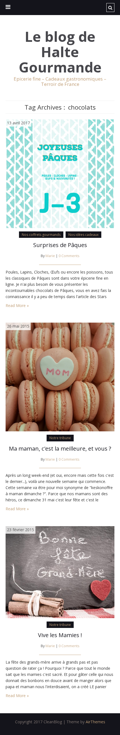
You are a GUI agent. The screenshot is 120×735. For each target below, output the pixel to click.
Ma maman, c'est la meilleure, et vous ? (60, 448)
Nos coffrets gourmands (41, 234)
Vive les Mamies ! (60, 635)
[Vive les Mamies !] (60, 571)
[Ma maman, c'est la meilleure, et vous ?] (60, 376)
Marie (50, 255)
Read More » (17, 305)
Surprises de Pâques (60, 245)
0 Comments (69, 255)
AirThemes (95, 721)
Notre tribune (60, 438)
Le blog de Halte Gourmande (60, 52)
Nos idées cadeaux (83, 234)
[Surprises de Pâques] (60, 173)
